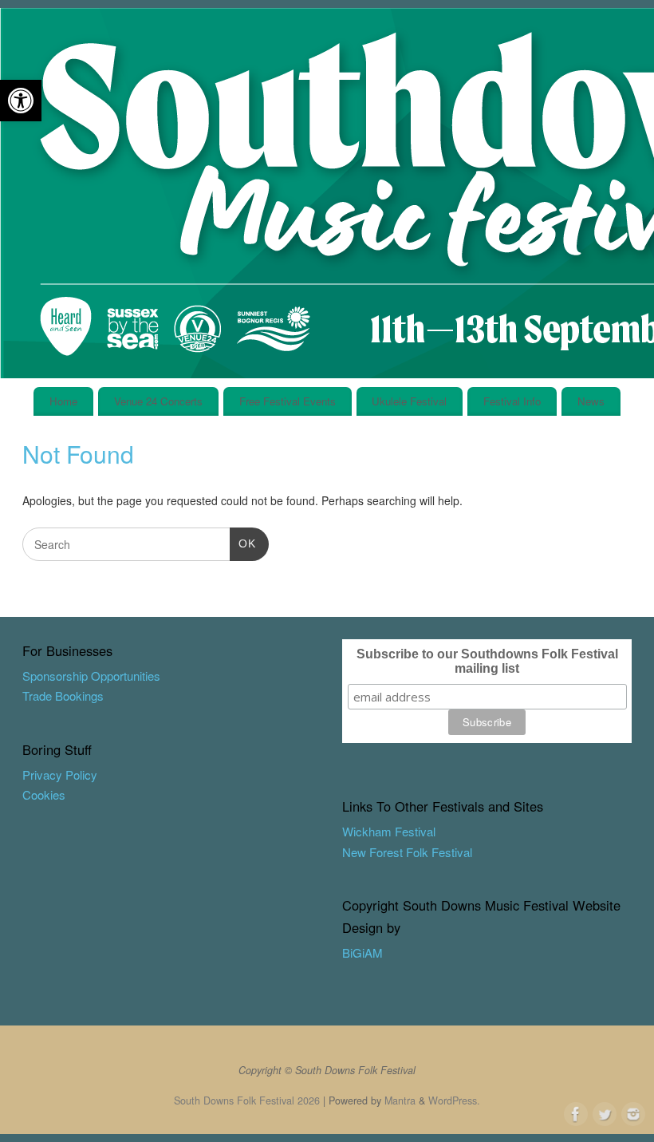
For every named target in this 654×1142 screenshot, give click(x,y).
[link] (20, 100)
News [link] (591, 401)
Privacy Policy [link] (59, 774)
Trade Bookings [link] (63, 695)
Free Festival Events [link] (287, 401)
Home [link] (63, 401)
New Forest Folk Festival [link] (407, 852)
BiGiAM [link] (362, 952)
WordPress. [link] (454, 1100)
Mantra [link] (400, 1100)
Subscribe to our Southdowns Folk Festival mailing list (487, 661)
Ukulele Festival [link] (409, 401)
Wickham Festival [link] (388, 831)
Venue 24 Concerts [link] (158, 401)
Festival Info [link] (512, 401)
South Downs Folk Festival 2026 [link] (247, 1100)
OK (243, 543)
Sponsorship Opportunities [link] (91, 675)
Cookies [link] (43, 794)
